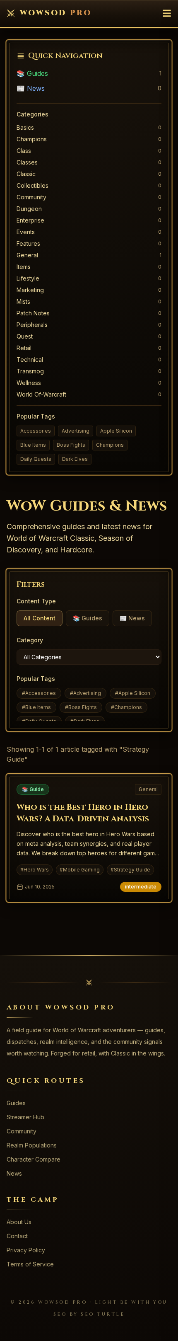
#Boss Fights (81, 707)
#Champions (126, 707)
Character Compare (33, 1159)
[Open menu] (166, 13)
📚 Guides (32, 73)
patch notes (33, 313)
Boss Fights (71, 445)
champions (32, 139)
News (14, 1173)
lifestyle (28, 278)
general (27, 255)
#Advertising (85, 693)
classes (27, 162)
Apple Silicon (116, 431)
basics (25, 127)
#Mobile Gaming (80, 870)
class (24, 150)
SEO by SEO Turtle (89, 1314)
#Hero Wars (34, 870)
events (26, 231)
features (28, 243)
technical (30, 359)
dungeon (29, 208)
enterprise (30, 220)
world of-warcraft (41, 394)
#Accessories (39, 693)
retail (24, 347)
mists (23, 301)
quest (25, 336)
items (24, 266)
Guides (16, 1102)
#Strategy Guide (130, 870)
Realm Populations (32, 1145)
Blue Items (33, 445)
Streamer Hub (25, 1117)
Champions (110, 445)
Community (21, 1131)
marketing (30, 289)
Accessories (35, 431)
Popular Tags (36, 678)
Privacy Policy (26, 1250)
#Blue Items (36, 707)
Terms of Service (30, 1264)
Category (30, 640)
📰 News (31, 88)
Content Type (36, 601)
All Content (39, 618)
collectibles (32, 185)
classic (26, 173)
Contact (17, 1235)
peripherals (32, 324)
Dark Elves (75, 459)
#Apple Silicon (132, 693)
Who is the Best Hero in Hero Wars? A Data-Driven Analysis (83, 812)
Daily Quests (35, 459)
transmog (30, 371)
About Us (19, 1221)
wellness (29, 382)
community (31, 197)
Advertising (75, 431)
